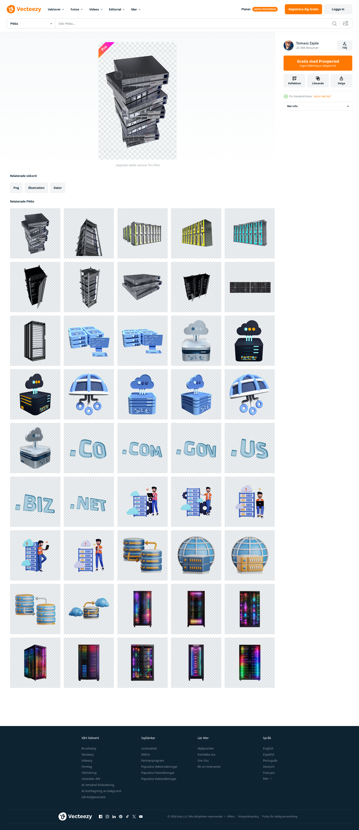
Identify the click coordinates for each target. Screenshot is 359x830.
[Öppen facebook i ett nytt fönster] (100, 816)
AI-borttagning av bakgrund (101, 791)
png (16, 188)
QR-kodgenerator (94, 797)
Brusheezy (89, 748)
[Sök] (334, 23)
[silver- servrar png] (142, 287)
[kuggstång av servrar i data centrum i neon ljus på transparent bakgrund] (142, 609)
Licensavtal (149, 748)
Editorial (115, 9)
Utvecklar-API (91, 779)
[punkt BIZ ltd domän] (35, 502)
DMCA (145, 754)
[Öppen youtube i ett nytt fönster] (141, 816)
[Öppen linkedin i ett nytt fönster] (114, 816)
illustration (36, 188)
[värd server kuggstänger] (196, 287)
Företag (87, 767)
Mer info (292, 106)
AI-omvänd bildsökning (98, 785)
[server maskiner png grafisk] (250, 233)
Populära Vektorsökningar (159, 767)
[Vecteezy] (24, 9)
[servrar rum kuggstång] (89, 287)
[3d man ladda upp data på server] (250, 502)
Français (269, 773)
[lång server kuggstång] (89, 233)
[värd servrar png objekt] (250, 287)
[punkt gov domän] (196, 448)
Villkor (231, 816)
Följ (344, 47)
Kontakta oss (206, 754)
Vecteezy (88, 754)
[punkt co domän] (89, 448)
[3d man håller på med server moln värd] (196, 502)
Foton (75, 9)
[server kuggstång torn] (35, 287)
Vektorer (54, 9)
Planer (246, 9)
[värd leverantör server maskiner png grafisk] (196, 233)
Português (270, 760)
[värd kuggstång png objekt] (35, 341)
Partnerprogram (152, 760)
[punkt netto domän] (89, 502)
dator (58, 188)
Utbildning (89, 773)
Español (268, 754)
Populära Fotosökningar (158, 773)
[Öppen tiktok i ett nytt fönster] (127, 816)
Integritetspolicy (248, 816)
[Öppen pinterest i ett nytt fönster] (120, 816)
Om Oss (203, 760)
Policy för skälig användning (279, 816)
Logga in (338, 9)
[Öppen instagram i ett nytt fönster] (107, 816)
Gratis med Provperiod (318, 63)
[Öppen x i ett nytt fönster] (134, 816)
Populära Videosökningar (158, 779)
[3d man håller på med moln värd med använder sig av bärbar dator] (142, 502)
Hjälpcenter (206, 748)
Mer (134, 9)
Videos (94, 9)
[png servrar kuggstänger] (142, 233)
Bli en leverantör (209, 767)
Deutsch (269, 767)
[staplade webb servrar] (35, 233)
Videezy (87, 760)
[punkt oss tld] (250, 448)
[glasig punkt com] (142, 448)
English (268, 748)
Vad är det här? (322, 96)
